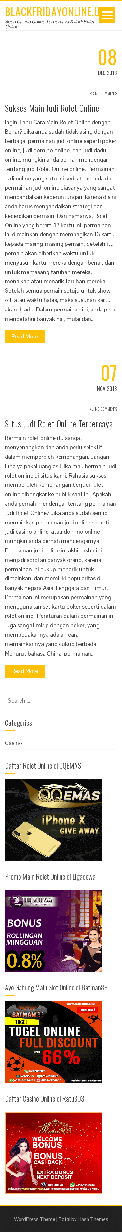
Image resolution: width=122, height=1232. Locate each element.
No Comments (105, 93)
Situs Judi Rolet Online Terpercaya (59, 423)
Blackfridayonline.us (55, 11)
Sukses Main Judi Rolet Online (52, 107)
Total (64, 1219)
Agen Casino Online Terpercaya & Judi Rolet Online (49, 24)
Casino (13, 743)
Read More (24, 336)
